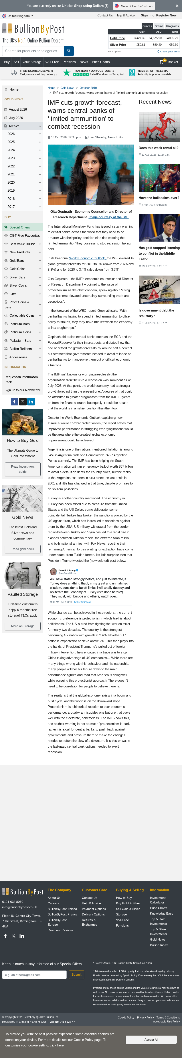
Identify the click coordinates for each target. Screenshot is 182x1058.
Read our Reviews (60, 930)
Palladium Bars (20, 340)
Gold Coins (17, 269)
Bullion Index (159, 945)
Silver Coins (18, 285)
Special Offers (19, 227)
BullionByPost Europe (57, 922)
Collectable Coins (22, 315)
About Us (54, 897)
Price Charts (101, 62)
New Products (19, 252)
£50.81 (140, 44)
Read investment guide (23, 469)
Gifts (12, 294)
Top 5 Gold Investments (158, 921)
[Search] (69, 51)
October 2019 (88, 87)
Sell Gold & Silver (128, 909)
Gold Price (117, 38)
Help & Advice (125, 15)
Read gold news (23, 549)
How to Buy (124, 897)
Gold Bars (16, 260)
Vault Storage (32, 62)
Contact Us (105, 15)
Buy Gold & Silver (128, 903)
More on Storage (23, 626)
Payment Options (94, 909)
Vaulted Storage (23, 594)
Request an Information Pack (21, 379)
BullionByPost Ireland (62, 909)
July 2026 (15, 118)
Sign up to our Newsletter (22, 390)
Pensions (69, 62)
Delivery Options (93, 914)
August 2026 (17, 109)
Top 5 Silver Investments (158, 931)
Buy (7, 62)
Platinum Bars (19, 324)
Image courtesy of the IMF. (109, 217)
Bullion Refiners (20, 349)
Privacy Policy (145, 1017)
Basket (171, 61)
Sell (16, 62)
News (84, 62)
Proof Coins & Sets (17, 304)
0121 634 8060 (12, 901)
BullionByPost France (62, 914)
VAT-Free (52, 62)
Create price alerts (170, 51)
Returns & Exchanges (89, 922)
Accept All (151, 1039)
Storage (121, 914)
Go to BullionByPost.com (137, 6)
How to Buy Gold (23, 440)
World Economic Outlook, (88, 258)
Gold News (22, 517)
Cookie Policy (126, 1017)
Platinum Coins (20, 332)
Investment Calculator (157, 900)
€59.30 (173, 44)
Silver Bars (17, 277)
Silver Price (118, 44)
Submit (76, 974)
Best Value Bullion (22, 244)
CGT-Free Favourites (24, 235)
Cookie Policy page (87, 1040)
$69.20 (157, 44)
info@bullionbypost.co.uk (19, 907)
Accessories (18, 357)
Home (13, 89)
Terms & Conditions (168, 1017)
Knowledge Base (161, 913)
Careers (53, 903)
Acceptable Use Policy (166, 1021)
